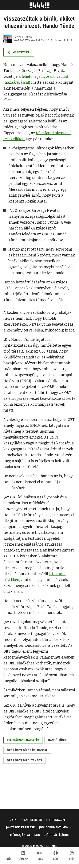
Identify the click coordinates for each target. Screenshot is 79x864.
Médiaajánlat (20, 835)
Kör (55, 858)
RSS (37, 835)
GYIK (13, 819)
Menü (7, 858)
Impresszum (55, 819)
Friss (39, 858)
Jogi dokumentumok (54, 827)
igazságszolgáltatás (28, 40)
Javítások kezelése (20, 827)
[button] (23, 740)
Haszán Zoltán (22, 37)
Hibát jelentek (31, 819)
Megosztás (20, 52)
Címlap (23, 858)
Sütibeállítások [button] (56, 835)
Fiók (72, 858)
